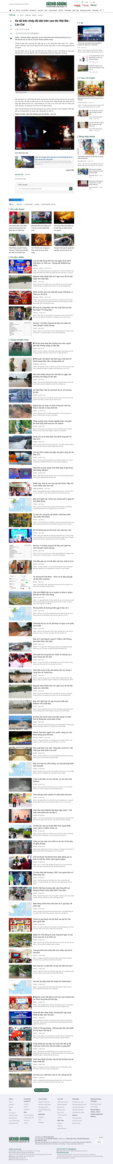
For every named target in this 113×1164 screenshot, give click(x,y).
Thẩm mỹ (59, 1126)
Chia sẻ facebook (16, 199)
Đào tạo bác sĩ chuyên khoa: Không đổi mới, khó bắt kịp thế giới (96, 171)
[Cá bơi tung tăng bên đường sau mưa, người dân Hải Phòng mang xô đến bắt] (20, 349)
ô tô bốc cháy (28, 204)
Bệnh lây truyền (76, 1123)
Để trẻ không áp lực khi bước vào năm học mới (52, 530)
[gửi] (70, 188)
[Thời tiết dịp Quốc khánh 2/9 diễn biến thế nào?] (20, 800)
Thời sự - (36, 312)
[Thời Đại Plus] (93, 6)
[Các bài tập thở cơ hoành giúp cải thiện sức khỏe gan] (83, 113)
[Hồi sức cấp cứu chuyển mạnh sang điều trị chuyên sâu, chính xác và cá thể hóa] (91, 33)
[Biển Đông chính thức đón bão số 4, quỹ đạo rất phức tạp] (20, 909)
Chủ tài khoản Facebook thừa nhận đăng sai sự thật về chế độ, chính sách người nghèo (52, 858)
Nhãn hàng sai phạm (96, 1104)
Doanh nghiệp (94, 1106)
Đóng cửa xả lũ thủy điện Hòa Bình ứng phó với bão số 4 (52, 438)
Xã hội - (35, 281)
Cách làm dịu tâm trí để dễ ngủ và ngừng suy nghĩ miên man (96, 124)
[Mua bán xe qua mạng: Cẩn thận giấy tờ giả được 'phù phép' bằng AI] (20, 473)
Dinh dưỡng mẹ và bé (77, 1102)
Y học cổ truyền (53, 10)
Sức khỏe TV (33, 10)
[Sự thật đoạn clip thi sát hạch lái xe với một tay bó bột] (20, 396)
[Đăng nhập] (94, 2)
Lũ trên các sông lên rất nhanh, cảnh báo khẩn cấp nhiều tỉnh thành (52, 515)
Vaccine (26, 1123)
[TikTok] (77, 2)
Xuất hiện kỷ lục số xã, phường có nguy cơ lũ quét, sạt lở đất (53, 624)
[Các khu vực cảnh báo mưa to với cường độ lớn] (20, 1080)
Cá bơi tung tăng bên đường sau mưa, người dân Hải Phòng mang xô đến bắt (52, 344)
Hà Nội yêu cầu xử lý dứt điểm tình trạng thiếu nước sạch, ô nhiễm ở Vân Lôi (52, 827)
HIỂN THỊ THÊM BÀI (41, 1090)
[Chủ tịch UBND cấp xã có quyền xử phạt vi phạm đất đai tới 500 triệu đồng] (20, 598)
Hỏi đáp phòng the (77, 1118)
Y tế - (79, 47)
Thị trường (95, 10)
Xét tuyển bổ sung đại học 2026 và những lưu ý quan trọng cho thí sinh (52, 655)
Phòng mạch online (85, 10)
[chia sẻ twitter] (11, 26)
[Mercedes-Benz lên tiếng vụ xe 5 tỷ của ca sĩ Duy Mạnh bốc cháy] (41, 218)
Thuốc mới (26, 1120)
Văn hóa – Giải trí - (38, 268)
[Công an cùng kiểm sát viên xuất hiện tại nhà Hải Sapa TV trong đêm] (20, 313)
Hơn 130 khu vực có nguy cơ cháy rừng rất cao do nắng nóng (40, 250)
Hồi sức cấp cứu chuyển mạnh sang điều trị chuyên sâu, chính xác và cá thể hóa (90, 44)
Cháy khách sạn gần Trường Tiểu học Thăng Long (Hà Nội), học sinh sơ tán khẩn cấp (18, 250)
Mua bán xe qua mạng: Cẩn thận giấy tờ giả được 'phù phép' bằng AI (53, 469)
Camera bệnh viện (13, 1123)
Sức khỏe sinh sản (77, 1120)
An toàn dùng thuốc (29, 1115)
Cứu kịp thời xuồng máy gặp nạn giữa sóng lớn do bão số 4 (53, 453)
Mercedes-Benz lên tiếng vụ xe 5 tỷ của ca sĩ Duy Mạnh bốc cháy (41, 228)
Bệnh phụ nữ (60, 1107)
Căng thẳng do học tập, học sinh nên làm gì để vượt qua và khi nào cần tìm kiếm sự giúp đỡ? (52, 1045)
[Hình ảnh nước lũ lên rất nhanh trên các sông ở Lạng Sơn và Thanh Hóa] (20, 676)
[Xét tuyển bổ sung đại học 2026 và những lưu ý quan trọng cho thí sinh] (20, 660)
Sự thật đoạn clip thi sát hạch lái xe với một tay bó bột (52, 391)
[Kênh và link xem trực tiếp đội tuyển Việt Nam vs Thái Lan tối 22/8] (20, 298)
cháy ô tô (19, 204)
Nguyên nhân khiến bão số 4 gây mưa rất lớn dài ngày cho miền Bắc (53, 277)
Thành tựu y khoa (13, 1115)
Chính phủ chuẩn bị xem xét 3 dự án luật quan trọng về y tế (96, 67)
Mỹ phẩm (59, 1123)
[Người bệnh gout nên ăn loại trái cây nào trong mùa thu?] (91, 88)
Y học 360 (40, 10)
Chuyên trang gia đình (97, 1114)
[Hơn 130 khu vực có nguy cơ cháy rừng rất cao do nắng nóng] (41, 240)
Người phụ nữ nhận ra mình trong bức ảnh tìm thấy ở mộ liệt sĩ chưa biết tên (52, 406)
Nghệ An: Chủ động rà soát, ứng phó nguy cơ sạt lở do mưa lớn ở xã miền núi (53, 936)
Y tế (13, 10)
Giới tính (60, 10)
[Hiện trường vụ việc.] (44, 73)
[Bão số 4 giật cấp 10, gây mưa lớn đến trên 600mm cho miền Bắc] (20, 707)
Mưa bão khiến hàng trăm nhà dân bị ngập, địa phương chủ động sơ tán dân (52, 375)
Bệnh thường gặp (61, 1104)
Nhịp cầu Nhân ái (95, 1109)
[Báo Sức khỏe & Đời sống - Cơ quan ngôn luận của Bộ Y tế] (56, 4)
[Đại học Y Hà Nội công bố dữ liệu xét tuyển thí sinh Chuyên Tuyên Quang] (20, 329)
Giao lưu (26, 1106)
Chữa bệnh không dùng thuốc (44, 1110)
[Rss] (102, 1138)
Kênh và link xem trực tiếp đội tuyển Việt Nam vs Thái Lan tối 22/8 (53, 293)
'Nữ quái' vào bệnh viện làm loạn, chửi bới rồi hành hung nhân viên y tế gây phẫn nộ (52, 360)
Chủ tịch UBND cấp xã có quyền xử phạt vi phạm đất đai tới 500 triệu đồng (52, 593)
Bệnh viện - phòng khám (44, 1104)
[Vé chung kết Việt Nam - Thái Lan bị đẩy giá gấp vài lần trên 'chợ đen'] (20, 582)
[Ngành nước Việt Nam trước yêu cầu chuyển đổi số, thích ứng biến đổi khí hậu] (20, 1003)
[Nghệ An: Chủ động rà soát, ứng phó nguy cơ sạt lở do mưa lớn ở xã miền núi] (20, 940)
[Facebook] (79, 2)
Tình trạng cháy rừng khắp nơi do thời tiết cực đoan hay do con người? (63, 228)
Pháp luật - (36, 364)
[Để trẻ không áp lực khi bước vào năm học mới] (20, 536)
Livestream (26, 1109)
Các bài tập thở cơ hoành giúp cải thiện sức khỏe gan (96, 112)
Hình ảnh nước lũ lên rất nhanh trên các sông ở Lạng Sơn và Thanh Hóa (52, 671)
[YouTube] (82, 2)
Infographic (41, 1122)
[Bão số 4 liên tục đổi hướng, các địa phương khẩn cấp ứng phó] (20, 769)
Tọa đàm (26, 1104)
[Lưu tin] (11, 33)
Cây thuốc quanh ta (43, 1107)
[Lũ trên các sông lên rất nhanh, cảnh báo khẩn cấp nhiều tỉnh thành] (20, 520)
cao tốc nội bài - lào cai (48, 204)
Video (39, 1119)
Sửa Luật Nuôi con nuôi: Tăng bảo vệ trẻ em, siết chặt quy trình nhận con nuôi (53, 749)
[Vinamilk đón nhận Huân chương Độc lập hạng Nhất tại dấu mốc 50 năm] (20, 1018)
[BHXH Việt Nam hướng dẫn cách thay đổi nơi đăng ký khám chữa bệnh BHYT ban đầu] (20, 894)
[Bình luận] (11, 38)
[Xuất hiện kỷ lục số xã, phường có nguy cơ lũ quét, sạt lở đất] (20, 629)
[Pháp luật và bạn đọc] (85, 6)
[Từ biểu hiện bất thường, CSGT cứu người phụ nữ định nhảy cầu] (20, 878)
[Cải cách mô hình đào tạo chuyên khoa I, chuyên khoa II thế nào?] (83, 183)
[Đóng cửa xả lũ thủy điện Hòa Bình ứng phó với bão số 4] (20, 442)
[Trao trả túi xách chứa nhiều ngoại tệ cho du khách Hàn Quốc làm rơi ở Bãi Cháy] (19, 218)
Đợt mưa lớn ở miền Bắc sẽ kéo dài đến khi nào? (53, 966)
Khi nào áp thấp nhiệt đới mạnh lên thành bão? (52, 981)
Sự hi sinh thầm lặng (14, 1120)
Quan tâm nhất (19, 174)
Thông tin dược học (29, 1117)
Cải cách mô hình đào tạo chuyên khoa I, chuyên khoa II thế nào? (96, 182)
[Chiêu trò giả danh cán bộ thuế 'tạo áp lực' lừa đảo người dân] (20, 925)
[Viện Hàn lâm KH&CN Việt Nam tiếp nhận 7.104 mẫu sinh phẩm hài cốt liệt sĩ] (20, 816)
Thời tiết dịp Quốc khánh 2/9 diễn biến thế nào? (52, 795)
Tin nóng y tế (12, 1113)
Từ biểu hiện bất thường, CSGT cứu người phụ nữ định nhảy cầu (53, 873)
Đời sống (93, 1116)
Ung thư (59, 1117)
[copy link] (11, 29)
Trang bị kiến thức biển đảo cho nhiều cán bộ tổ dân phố (52, 951)
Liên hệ (99, 1142)
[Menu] (100, 10)
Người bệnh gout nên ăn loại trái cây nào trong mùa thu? (90, 99)
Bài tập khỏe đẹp (61, 1128)
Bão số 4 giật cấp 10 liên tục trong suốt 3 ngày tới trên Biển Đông (53, 500)
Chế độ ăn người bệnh (78, 1107)
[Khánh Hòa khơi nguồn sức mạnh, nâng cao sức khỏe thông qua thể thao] (20, 738)
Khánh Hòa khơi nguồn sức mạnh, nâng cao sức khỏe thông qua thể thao (52, 733)
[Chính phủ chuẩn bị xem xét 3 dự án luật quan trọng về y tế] (83, 68)
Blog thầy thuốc (87, 136)
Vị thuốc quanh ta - (83, 102)
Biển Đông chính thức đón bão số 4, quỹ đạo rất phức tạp (52, 905)
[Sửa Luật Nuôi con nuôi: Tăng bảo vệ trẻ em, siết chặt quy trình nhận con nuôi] (20, 754)
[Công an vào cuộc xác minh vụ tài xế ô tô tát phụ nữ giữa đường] (20, 847)
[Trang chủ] (10, 10)
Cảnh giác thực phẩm (77, 1109)
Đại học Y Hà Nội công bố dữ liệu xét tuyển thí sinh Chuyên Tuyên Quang (52, 324)
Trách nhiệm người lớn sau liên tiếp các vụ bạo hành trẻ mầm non (90, 157)
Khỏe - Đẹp (76, 10)
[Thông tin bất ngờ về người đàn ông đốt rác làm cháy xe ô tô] (64, 240)
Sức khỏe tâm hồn (62, 1115)
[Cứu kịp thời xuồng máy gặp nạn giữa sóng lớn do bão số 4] (20, 458)
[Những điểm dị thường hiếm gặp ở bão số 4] (20, 614)
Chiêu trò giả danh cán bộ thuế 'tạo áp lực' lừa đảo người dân (52, 920)
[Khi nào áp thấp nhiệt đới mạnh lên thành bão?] (20, 987)
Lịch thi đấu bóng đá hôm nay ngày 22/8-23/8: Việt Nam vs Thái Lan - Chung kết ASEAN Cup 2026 (52, 263)
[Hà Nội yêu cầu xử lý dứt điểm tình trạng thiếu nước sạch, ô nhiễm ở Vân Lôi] (20, 831)
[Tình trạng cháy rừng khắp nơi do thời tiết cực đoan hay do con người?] (64, 218)
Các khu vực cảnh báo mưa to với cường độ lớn (52, 1075)
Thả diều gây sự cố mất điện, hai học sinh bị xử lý (53, 561)
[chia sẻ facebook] (11, 21)
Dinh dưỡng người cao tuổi (79, 1104)
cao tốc (37, 204)
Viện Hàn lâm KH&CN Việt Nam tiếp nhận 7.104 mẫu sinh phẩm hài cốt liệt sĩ (52, 811)
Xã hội (21, 15)
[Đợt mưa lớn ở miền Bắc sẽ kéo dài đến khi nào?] (20, 971)
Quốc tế (34, 15)
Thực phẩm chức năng (78, 1112)
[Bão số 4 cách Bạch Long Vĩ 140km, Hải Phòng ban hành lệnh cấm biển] (20, 645)
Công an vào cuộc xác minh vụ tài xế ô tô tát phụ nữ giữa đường (53, 842)
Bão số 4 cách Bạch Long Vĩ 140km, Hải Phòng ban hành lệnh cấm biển (52, 640)
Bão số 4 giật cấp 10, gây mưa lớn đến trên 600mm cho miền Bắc (50, 702)
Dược (45, 10)
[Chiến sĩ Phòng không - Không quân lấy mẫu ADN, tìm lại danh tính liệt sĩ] (20, 1034)
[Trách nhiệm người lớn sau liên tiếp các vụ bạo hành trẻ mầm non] (91, 147)
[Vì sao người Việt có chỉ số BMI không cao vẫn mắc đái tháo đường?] (83, 58)
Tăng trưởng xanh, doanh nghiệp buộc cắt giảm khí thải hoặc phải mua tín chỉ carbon (52, 422)
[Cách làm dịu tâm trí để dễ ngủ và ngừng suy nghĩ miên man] (83, 125)
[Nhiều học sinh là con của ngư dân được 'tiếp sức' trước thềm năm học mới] (20, 489)
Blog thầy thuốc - (82, 161)
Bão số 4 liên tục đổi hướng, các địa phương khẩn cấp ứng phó (53, 764)
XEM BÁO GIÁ (72, 1149)
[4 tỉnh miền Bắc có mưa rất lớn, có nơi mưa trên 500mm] (20, 785)
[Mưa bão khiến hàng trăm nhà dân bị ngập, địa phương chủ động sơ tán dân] (20, 380)
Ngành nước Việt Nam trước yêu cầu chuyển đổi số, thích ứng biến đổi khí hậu (53, 998)
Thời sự (18, 10)
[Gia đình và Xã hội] (77, 6)
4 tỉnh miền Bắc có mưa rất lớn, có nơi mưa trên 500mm (52, 780)
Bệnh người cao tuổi (62, 1102)
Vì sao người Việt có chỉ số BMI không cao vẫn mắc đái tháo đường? (96, 57)
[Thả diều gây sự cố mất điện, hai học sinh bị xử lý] (20, 567)
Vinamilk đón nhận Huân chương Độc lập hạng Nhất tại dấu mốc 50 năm (52, 1013)
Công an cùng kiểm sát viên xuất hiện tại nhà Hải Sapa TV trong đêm (52, 308)
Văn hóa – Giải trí (95, 1112)
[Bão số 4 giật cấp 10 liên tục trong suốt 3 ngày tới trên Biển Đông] (20, 505)
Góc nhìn (40, 15)
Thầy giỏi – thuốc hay (43, 1102)
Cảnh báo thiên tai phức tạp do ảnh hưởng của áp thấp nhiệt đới (53, 1060)
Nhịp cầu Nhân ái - (38, 488)
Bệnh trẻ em (60, 1112)
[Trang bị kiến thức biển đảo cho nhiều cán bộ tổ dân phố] (20, 956)
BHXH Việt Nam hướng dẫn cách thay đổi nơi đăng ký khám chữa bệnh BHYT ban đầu (51, 889)
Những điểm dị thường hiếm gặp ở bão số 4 (51, 608)
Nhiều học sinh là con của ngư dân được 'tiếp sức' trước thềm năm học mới (53, 484)
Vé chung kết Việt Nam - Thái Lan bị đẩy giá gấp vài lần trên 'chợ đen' (52, 578)
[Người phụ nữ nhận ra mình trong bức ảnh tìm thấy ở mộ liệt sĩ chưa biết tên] (20, 411)
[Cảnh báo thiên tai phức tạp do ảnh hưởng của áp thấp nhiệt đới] (20, 1065)
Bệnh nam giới (61, 1109)
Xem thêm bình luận (20, 179)
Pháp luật (27, 15)
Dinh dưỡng (68, 10)
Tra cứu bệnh (24, 10)
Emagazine (41, 1117)
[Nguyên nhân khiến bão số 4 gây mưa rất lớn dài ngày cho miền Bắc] (20, 282)
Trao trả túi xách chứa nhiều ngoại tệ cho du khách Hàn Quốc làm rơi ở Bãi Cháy (18, 228)
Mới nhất (27, 174)
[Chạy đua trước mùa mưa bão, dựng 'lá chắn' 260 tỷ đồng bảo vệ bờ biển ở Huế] (20, 722)
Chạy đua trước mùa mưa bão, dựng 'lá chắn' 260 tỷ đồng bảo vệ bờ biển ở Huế (52, 718)
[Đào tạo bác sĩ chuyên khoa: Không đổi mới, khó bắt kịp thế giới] (83, 172)
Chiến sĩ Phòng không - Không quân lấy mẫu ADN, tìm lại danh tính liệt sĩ (53, 1029)
